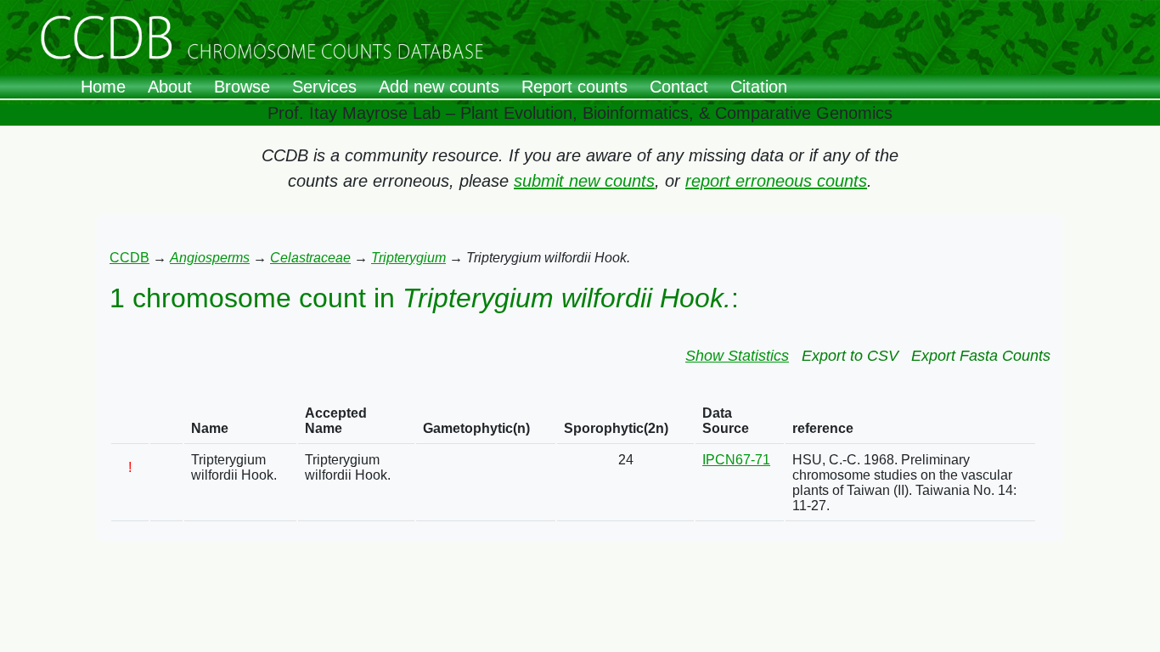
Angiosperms (210, 257)
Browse (242, 86)
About (170, 86)
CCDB (129, 257)
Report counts (574, 86)
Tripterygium (408, 257)
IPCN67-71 (736, 459)
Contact (679, 86)
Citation (758, 86)
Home (103, 86)
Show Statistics (737, 355)
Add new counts (439, 86)
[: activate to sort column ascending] (130, 421)
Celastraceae (310, 257)
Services (324, 86)
